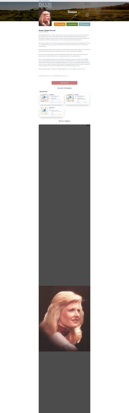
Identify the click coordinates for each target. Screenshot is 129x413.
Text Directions (52, 102)
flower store (66, 75)
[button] (44, 97)
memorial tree (50, 75)
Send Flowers (59, 114)
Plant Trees (59, 102)
